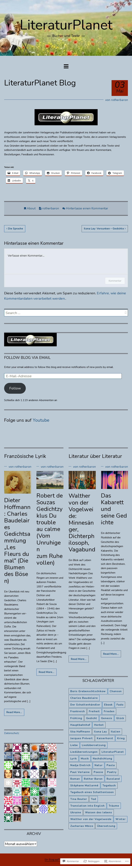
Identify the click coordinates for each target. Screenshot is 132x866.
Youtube (41, 420)
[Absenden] (126, 313)
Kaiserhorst (105, 738)
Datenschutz (11, 733)
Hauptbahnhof (80, 725)
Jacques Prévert (81, 738)
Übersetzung (106, 826)
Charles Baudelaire (84, 698)
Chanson (116, 691)
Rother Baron (93, 779)
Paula (111, 765)
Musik (85, 758)
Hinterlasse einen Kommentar (87, 208)
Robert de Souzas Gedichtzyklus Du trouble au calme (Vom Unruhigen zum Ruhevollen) (49, 529)
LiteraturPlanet (66, 25)
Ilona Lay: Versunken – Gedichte (104, 228)
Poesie (98, 772)
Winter (121, 819)
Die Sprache (15, 228)
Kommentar (115, 280)
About (31, 208)
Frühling (76, 718)
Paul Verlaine (80, 772)
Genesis (106, 718)
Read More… (14, 712)
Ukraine (75, 812)
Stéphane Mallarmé (84, 785)
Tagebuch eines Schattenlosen (92, 792)
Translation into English (87, 805)
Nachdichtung (102, 758)
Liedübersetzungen (84, 752)
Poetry (112, 772)
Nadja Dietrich (80, 765)
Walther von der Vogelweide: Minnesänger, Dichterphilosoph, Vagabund (82, 522)
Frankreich (77, 711)
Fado (120, 704)
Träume (114, 805)
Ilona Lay (100, 731)
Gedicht (91, 718)
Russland (113, 779)
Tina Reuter (78, 799)
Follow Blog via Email (27, 357)
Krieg (121, 738)
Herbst (99, 725)
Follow (15, 388)
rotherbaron (119, 100)
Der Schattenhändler (85, 704)
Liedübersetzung (94, 745)
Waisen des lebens (98, 812)
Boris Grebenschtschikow (88, 691)
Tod (93, 799)
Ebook (108, 704)
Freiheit (94, 711)
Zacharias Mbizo (81, 826)
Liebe (74, 745)
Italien (115, 731)
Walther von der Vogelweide (91, 819)
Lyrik (73, 758)
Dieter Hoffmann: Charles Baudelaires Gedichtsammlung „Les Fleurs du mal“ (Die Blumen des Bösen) (17, 540)
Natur (99, 765)
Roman (75, 779)
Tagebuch (109, 785)
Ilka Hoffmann (80, 731)
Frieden (109, 711)
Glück (120, 718)
